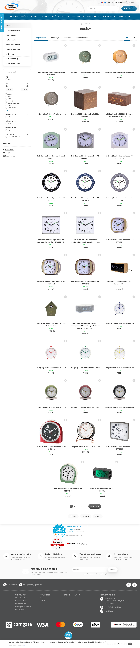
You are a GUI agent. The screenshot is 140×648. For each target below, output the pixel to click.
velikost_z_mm (11, 121)
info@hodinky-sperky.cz (13, 153)
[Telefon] (5, 584)
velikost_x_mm (11, 114)
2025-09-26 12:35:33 (14, 137)
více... (7, 110)
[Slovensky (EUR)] (105, 2)
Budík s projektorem (13, 31)
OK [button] (130, 644)
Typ (7, 77)
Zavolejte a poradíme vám (90, 554)
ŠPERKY (64, 16)
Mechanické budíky (13, 45)
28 (81, 506)
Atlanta (11, 101)
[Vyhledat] (117, 8)
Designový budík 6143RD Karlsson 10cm (51, 368)
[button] (134, 8)
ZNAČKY (23, 16)
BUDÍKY (56, 17)
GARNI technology (14, 103)
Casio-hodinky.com (72, 595)
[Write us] (101, 611)
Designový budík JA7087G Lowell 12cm (85, 447)
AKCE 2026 (14, 16)
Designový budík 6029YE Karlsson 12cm (119, 72)
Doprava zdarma (121, 554)
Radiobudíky (10, 54)
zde (25, 646)
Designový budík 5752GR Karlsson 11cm (85, 72)
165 (9, 130)
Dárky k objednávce (53, 554)
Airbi (10, 96)
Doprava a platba (21, 601)
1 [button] (72, 506)
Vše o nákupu (20, 595)
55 (9, 123)
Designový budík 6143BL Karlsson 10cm (119, 323)
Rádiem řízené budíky (13, 49)
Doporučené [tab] (41, 38)
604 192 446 (9, 150)
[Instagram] (134, 585)
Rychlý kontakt (10, 156)
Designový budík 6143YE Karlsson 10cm (119, 368)
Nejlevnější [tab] (55, 38)
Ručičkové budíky (12, 59)
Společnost (45, 595)
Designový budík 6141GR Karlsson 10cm (51, 407)
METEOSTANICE (93, 16)
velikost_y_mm (11, 128)
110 (9, 117)
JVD (10, 105)
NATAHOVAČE (108, 16)
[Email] (109, 2)
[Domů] (11, 6)
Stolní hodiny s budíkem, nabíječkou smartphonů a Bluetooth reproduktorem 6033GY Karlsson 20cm (85, 326)
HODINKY (34, 16)
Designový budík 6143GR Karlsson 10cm (85, 368)
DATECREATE (11, 134)
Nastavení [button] (111, 644)
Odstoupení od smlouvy (23, 607)
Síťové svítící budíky (13, 63)
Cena (7, 83)
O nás (41, 598)
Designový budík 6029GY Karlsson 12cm (51, 114)
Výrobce (9, 94)
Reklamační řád (20, 604)
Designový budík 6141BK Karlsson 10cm (119, 407)
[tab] (127, 38)
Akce (10, 79)
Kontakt (42, 601)
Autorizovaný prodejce (21, 554)
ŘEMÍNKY (120, 16)
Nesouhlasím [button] (122, 644)
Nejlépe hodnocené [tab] (84, 38)
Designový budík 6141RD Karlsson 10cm (85, 407)
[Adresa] (101, 599)
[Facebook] (128, 585)
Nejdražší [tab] (67, 38)
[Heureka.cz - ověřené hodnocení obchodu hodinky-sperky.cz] (70, 531)
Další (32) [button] (93, 506)
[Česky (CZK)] (102, 2)
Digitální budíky (11, 40)
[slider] (7, 86)
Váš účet (131, 2)
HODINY (45, 16)
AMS (10, 98)
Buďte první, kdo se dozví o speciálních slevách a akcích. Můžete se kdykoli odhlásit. (49, 573)
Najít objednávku (20, 610)
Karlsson (12, 108)
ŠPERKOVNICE (77, 16)
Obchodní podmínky (22, 598)
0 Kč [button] (129, 8)
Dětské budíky (11, 35)
